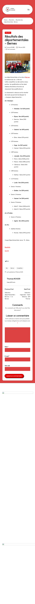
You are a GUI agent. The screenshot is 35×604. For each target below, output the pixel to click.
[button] (11, 282)
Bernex (27, 77)
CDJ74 (7, 251)
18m (7, 268)
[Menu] (28, 9)
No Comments (11, 49)
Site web (7, 366)
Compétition (19, 268)
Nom (6, 347)
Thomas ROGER (13, 278)
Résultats (8, 32)
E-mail (7, 356)
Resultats (7, 247)
